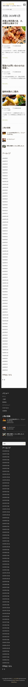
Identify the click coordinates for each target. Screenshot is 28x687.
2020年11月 (5, 352)
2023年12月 (5, 251)
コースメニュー (11, 139)
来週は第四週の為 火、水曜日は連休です (13, 22)
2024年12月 (5, 216)
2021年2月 (5, 344)
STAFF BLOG (5, 408)
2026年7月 (5, 161)
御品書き (4, 402)
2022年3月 (5, 306)
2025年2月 (5, 210)
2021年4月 (5, 338)
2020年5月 (5, 370)
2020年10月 (5, 355)
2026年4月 (5, 170)
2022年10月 (5, 286)
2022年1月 (5, 312)
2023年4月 (5, 268)
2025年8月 (5, 193)
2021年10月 (5, 320)
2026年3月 (5, 172)
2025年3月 (5, 207)
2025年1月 (5, 213)
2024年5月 (5, 236)
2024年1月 (5, 248)
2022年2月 (5, 309)
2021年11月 (5, 317)
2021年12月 (5, 315)
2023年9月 (5, 257)
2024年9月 (5, 225)
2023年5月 (5, 265)
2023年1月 (5, 277)
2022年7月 (5, 294)
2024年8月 (5, 228)
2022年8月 (5, 291)
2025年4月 (5, 204)
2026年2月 (5, 175)
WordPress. (14, 682)
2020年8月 (5, 361)
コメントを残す (7, 47)
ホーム (4, 396)
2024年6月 (5, 233)
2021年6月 (5, 332)
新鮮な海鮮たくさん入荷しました (15, 146)
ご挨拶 (4, 399)
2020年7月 (5, 364)
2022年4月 (5, 303)
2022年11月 (5, 283)
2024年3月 (5, 242)
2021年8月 (5, 326)
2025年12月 (5, 181)
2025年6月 (5, 199)
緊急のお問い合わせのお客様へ (13, 66)
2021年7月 (5, 329)
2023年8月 (5, 259)
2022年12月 (5, 280)
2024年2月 (5, 245)
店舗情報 (4, 410)
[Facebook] (2, 379)
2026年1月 (5, 178)
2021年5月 (5, 335)
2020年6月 (5, 367)
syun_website (7, 45)
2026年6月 (5, 164)
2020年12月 (5, 349)
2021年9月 (5, 323)
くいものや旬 (8, 4)
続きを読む (5, 57)
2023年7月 (5, 262)
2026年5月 (5, 167)
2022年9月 (5, 288)
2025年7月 (5, 196)
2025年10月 (5, 187)
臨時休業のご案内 (10, 91)
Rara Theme (16, 680)
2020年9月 (5, 358)
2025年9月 (5, 190)
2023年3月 (5, 271)
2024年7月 (5, 230)
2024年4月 (5, 239)
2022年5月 (5, 300)
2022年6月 (5, 297)
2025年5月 (5, 201)
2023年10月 (5, 254)
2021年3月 (5, 341)
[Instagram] (4, 379)
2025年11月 (5, 184)
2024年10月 (5, 222)
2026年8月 (5, 158)
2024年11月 (5, 219)
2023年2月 (5, 274)
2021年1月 (5, 346)
